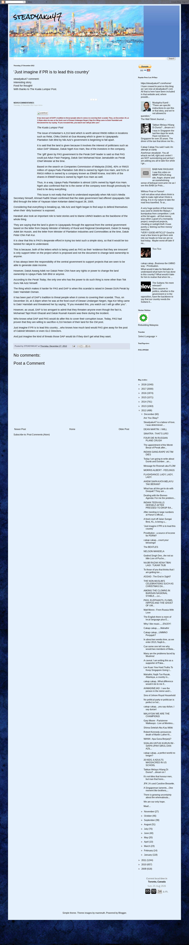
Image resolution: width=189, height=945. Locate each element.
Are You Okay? (151, 418)
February (148, 850)
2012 (144, 410)
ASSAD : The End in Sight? (157, 576)
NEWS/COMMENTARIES (24, 103)
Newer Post (20, 429)
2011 (144, 860)
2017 (144, 389)
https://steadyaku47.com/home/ (156, 83)
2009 (144, 869)
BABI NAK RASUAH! (162, 169)
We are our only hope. (154, 802)
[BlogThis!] (81, 346)
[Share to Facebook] (86, 346)
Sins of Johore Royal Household (159, 695)
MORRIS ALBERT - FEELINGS (159, 470)
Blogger (122, 913)
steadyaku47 (38, 16)
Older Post (124, 429)
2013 (144, 406)
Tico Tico (156, 249)
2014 (144, 402)
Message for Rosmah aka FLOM (159, 466)
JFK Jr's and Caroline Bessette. (159, 783)
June (146, 833)
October (148, 816)
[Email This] (78, 346)
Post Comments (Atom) (38, 434)
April (146, 842)
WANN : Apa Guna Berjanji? (157, 739)
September (149, 820)
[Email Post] (74, 346)
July (146, 829)
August (148, 824)
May (146, 837)
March (147, 846)
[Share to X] (84, 346)
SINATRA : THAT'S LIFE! (156, 433)
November (149, 811)
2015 (144, 397)
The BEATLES (151, 547)
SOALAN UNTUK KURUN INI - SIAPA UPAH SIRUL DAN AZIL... (159, 746)
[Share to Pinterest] (89, 346)
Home (72, 429)
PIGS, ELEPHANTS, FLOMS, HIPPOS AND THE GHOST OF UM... (158, 603)
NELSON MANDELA (154, 551)
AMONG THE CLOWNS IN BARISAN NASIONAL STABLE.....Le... (157, 593)
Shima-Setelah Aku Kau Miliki (158, 727)
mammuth (100, 913)
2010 (144, 864)
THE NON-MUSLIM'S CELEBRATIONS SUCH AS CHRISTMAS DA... (159, 583)
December (149, 414)
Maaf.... (147, 806)
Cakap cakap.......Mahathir (156, 628)
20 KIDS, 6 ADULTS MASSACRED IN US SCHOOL (155, 762)
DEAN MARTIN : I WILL (155, 429)
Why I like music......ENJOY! (157, 624)
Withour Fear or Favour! (152, 191)
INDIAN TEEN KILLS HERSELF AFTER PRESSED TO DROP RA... (158, 505)
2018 (144, 384)
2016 (144, 393)
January (148, 855)
